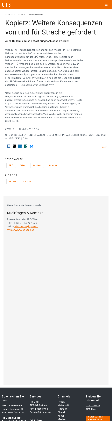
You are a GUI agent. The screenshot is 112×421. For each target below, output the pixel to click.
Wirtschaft (63, 405)
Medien (62, 419)
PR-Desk (34, 401)
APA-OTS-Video (38, 405)
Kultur (61, 415)
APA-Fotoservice (39, 408)
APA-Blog (91, 409)
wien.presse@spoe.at (26, 226)
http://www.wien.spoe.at (20, 230)
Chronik (61, 412)
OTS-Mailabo (93, 405)
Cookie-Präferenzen (40, 412)
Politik (61, 401)
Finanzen (62, 408)
